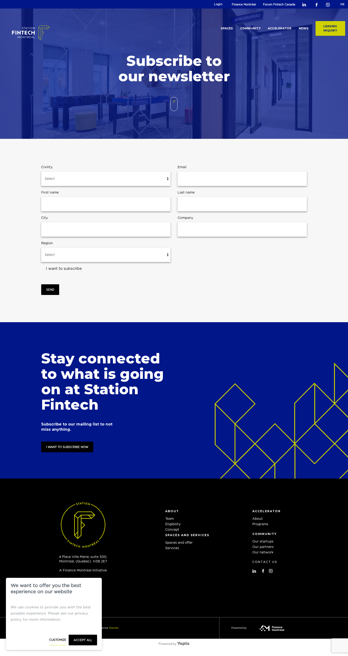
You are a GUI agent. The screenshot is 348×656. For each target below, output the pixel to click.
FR (342, 4)
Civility (48, 167)
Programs (260, 524)
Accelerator (280, 28)
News (303, 28)
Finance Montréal (244, 4)
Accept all (83, 640)
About (257, 518)
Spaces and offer (179, 542)
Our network (262, 552)
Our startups (262, 541)
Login (218, 4)
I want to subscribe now (67, 447)
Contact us (264, 562)
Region (48, 243)
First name (51, 192)
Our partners (263, 547)
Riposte (114, 628)
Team (169, 518)
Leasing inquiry (330, 28)
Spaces (227, 28)
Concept (172, 529)
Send (50, 289)
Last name (188, 192)
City (46, 218)
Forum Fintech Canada (279, 4)
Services (172, 548)
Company (185, 218)
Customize (57, 639)
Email (184, 167)
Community (250, 28)
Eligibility (173, 524)
